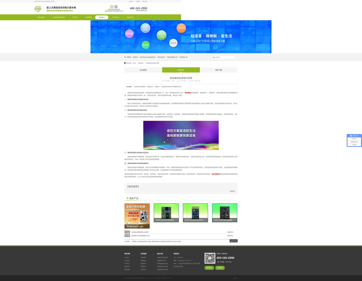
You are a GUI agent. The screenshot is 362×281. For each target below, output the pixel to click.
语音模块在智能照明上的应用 (140, 232)
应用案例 (88, 17)
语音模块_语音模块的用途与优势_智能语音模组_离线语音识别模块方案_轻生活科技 (156, 241)
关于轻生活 (115, 17)
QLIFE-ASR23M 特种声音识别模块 (196, 220)
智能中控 (143, 269)
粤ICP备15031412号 (166, 278)
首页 (134, 63)
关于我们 (127, 263)
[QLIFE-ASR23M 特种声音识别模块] (195, 212)
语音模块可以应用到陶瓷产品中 (140, 236)
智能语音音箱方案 (162, 269)
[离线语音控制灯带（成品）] (137, 216)
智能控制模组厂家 (172, 57)
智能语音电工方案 (162, 266)
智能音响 (143, 263)
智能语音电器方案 (162, 263)
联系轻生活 (130, 17)
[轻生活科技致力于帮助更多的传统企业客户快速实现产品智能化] (181, 53)
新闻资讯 (102, 17)
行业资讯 (127, 260)
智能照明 (143, 257)
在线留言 (131, 1)
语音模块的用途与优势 (152, 63)
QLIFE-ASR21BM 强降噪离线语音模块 (227, 220)
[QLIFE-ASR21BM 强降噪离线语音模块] (224, 212)
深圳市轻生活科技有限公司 (148, 57)
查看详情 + (230, 232)
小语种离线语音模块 (58, 17)
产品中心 (75, 17)
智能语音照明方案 (162, 257)
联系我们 (138, 1)
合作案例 (143, 70)
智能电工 (143, 266)
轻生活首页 (41, 17)
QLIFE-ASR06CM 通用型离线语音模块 (169, 220)
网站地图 (145, 1)
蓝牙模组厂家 (183, 57)
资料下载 (218, 70)
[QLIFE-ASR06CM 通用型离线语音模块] (166, 212)
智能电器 (143, 260)
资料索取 (220, 267)
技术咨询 (209, 267)
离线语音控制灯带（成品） (135, 226)
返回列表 (233, 241)
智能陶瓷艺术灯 (161, 260)
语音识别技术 (161, 57)
